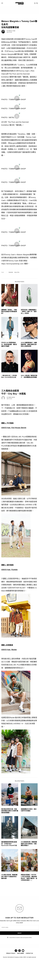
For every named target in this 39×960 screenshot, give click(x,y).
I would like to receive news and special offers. (20, 937)
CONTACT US (29, 953)
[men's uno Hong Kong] (19, 3)
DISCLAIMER (20, 953)
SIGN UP (19, 933)
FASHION (11, 272)
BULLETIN (17, 272)
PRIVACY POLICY (10, 953)
